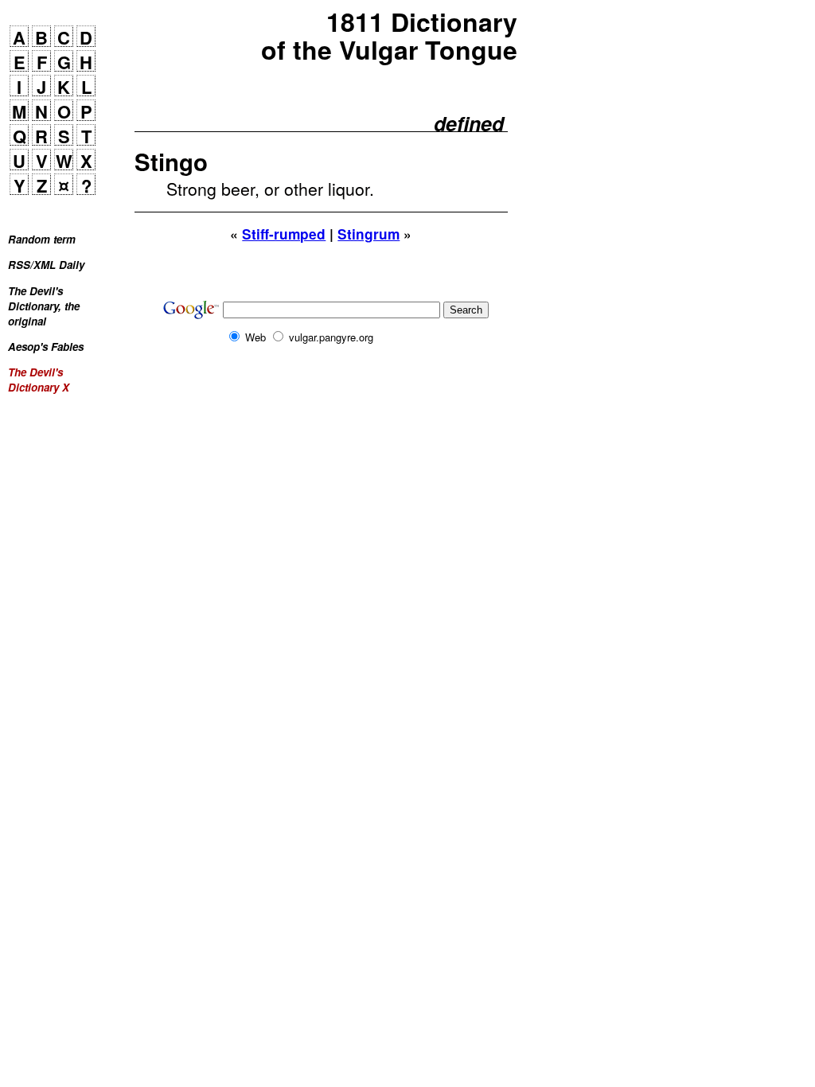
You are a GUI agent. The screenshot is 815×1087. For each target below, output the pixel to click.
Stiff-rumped (284, 234)
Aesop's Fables (46, 346)
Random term (42, 239)
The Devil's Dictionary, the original (44, 306)
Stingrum (368, 234)
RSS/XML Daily (46, 264)
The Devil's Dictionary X (38, 379)
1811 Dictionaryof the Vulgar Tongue (389, 36)
